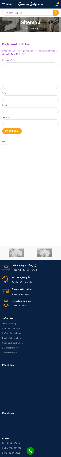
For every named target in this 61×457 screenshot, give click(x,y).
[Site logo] (30, 4)
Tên (4, 93)
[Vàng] (16, 253)
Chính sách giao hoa (11, 338)
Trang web (7, 117)
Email (4, 105)
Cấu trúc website (9, 352)
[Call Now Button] (30, 451)
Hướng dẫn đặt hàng (11, 333)
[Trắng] (44, 253)
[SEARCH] (56, 13)
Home (25, 28)
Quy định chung (9, 323)
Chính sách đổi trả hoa (12, 343)
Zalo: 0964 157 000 (11, 443)
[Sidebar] (3, 140)
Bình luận (7, 60)
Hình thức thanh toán (11, 328)
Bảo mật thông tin (10, 348)
